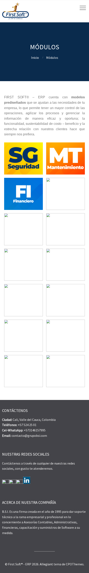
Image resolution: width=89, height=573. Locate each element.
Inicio (35, 57)
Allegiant (46, 564)
